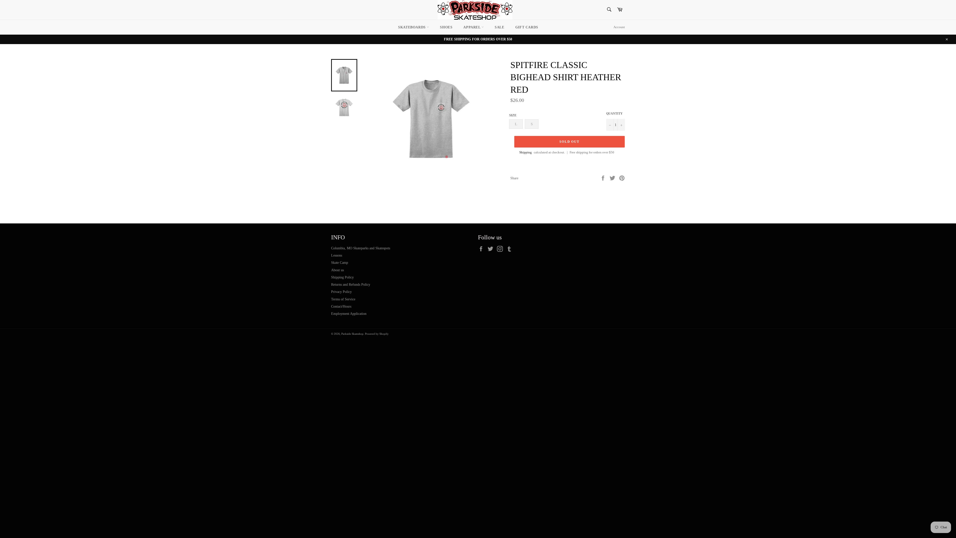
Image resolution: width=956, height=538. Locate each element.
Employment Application (348, 314)
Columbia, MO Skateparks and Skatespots (360, 248)
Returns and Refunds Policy (350, 284)
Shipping (525, 152)
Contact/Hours (341, 306)
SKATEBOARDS (412, 27)
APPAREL (472, 27)
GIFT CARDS (526, 27)
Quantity (614, 113)
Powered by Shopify (377, 333)
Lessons (336, 255)
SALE (499, 27)
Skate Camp (339, 263)
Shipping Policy (342, 277)
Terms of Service (343, 299)
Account (619, 27)
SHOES (446, 27)
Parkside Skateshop (352, 333)
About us (337, 270)
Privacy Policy (341, 292)
